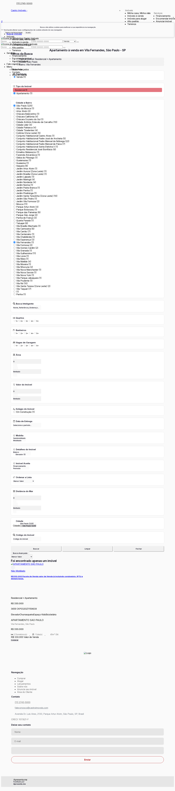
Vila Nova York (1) (25, 275)
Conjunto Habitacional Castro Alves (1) (35, 135)
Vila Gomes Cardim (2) (27, 247)
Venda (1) (21, 77)
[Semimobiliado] (19, 438)
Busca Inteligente (25, 304)
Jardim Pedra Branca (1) (28, 187)
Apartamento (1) (24, 93)
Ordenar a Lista (24, 477)
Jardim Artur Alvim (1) (26, 168)
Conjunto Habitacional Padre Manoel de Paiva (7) (40, 144)
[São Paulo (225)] (28, 526)
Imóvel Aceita (23, 463)
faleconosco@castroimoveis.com (31, 708)
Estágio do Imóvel (25, 409)
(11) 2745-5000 (24, 3)
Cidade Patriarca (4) (26, 127)
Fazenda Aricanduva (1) (28, 155)
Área (18, 355)
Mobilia (19, 435)
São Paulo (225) (24, 105)
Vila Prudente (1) (24, 280)
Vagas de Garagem (26, 342)
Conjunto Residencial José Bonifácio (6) (36, 149)
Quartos (20, 318)
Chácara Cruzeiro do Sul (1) (29, 119)
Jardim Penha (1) (24, 190)
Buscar (36, 549)
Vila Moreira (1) (23, 264)
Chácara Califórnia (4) (27, 116)
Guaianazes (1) (23, 160)
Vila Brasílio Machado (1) (28, 226)
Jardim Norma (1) (24, 185)
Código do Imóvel (25, 535)
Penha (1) (21, 294)
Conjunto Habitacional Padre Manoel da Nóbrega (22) (42, 141)
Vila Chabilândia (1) (25, 237)
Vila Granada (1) (24, 250)
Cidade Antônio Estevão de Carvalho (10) (36, 122)
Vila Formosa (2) (24, 245)
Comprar (14, 640)
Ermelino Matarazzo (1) (27, 152)
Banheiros (21, 330)
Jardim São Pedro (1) (26, 198)
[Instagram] (87, 664)
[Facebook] (87, 662)
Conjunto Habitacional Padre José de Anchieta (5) (41, 138)
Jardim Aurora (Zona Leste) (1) (31, 171)
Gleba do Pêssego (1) (27, 157)
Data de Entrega (24, 421)
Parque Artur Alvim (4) (27, 206)
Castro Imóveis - (19, 10)
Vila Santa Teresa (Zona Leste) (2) (33, 286)
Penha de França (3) (26, 217)
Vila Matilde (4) (23, 261)
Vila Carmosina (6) (25, 228)
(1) (17, 291)
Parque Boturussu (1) (26, 209)
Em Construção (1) (25, 412)
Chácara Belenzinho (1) (27, 114)
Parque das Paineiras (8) (28, 212)
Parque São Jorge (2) (27, 215)
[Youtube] (87, 666)
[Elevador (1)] (22, 454)
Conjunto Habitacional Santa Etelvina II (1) (37, 146)
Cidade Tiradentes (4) (27, 130)
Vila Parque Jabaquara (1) (29, 278)
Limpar (87, 549)
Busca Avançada (20, 553)
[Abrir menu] (2, 29)
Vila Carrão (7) (23, 231)
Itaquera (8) (22, 165)
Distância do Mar (24, 491)
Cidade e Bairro (24, 103)
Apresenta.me (20, 779)
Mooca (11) (21, 204)
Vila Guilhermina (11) (26, 253)
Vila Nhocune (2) (24, 267)
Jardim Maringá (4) (25, 179)
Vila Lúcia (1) (22, 256)
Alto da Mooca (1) (25, 108)
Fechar (139, 549)
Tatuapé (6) (22, 223)
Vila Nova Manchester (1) (28, 269)
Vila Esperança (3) (25, 239)
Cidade (19, 521)
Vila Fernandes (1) (25, 242)
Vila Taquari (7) (23, 288)
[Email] (87, 668)
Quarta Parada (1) (25, 220)
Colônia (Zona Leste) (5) (28, 133)
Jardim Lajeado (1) (25, 176)
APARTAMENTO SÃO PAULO (27, 620)
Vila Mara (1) (22, 258)
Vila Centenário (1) (25, 234)
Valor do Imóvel (24, 384)
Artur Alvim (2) (23, 111)
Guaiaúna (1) (22, 163)
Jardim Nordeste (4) (26, 182)
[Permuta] (21, 468)
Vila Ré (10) (22, 283)
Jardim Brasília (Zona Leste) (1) (31, 174)
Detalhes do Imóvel (26, 449)
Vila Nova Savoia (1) (26, 272)
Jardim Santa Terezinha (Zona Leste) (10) (36, 196)
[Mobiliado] (19, 440)
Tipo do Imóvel (23, 86)
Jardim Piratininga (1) (26, 193)
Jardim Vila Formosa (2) (28, 201)
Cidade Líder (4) (24, 124)
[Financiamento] (21, 466)
